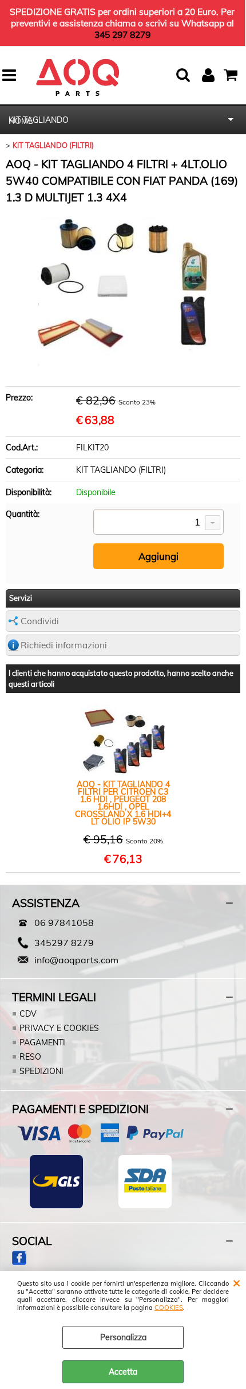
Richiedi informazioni (64, 645)
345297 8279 (64, 942)
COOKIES (168, 1308)
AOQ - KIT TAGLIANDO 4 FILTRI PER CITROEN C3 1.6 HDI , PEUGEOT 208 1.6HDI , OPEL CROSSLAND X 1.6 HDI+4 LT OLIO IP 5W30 (123, 803)
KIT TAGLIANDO (39, 120)
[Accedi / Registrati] (209, 75)
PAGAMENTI (42, 1042)
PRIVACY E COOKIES (59, 1028)
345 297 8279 (122, 34)
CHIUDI (236, 1282)
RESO (30, 1057)
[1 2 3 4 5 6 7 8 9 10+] (158, 523)
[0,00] (232, 75)
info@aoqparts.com (76, 960)
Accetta (123, 1372)
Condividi (40, 621)
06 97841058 (64, 922)
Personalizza (123, 1337)
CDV (28, 1014)
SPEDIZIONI (41, 1071)
